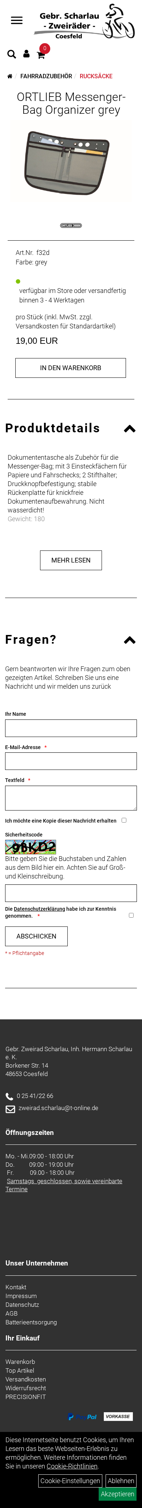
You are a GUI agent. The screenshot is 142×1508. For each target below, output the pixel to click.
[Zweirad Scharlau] (84, 21)
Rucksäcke (96, 76)
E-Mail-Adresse (23, 747)
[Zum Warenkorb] (41, 56)
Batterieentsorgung (31, 1322)
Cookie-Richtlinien (72, 1466)
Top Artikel (19, 1370)
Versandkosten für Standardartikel (65, 326)
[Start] (10, 76)
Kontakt (15, 1287)
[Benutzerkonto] (26, 53)
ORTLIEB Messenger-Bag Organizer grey (71, 103)
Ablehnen (121, 1481)
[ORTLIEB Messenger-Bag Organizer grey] (71, 161)
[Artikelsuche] (11, 55)
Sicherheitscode (24, 835)
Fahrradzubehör (46, 76)
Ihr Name (15, 714)
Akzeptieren (117, 1494)
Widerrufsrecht (25, 1388)
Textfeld (14, 780)
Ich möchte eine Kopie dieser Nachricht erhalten (61, 821)
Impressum (21, 1296)
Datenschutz (22, 1304)
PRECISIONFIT (25, 1396)
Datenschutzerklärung (39, 909)
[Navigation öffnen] (16, 21)
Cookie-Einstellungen (70, 1481)
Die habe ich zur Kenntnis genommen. (60, 912)
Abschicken (36, 936)
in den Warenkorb (70, 368)
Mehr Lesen (71, 560)
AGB (11, 1313)
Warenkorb (20, 1361)
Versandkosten (25, 1379)
